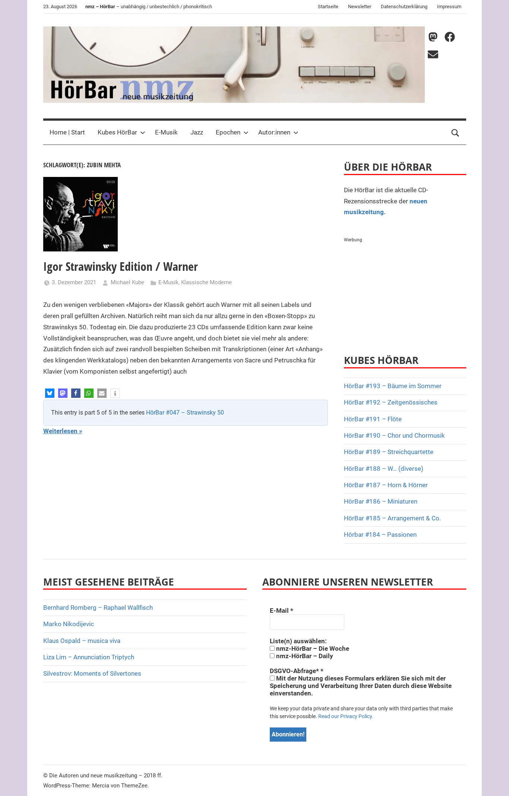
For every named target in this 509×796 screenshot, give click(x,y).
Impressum (449, 6)
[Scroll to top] (495, 782)
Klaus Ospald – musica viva (81, 640)
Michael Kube (127, 282)
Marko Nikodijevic (68, 624)
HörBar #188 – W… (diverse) (383, 468)
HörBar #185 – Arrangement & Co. (392, 518)
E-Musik (166, 132)
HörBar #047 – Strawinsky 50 (185, 412)
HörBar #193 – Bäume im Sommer (393, 386)
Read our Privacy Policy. (345, 716)
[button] (49, 393)
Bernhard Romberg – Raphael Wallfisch (98, 607)
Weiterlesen (60, 431)
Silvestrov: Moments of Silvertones (92, 673)
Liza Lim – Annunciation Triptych (88, 657)
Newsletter (359, 6)
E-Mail (281, 610)
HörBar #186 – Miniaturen (380, 501)
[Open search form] (455, 133)
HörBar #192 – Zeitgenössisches (390, 402)
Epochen (228, 132)
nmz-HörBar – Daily (304, 656)
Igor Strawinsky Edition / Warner (120, 266)
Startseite (328, 6)
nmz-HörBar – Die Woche (312, 648)
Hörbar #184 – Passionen (380, 534)
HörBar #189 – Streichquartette (388, 452)
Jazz (196, 132)
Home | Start (67, 132)
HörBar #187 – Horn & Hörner (386, 485)
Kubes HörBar (117, 132)
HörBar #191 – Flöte (373, 419)
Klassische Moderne (206, 282)
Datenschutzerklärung (404, 6)
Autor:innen (274, 132)
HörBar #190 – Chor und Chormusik (394, 435)
